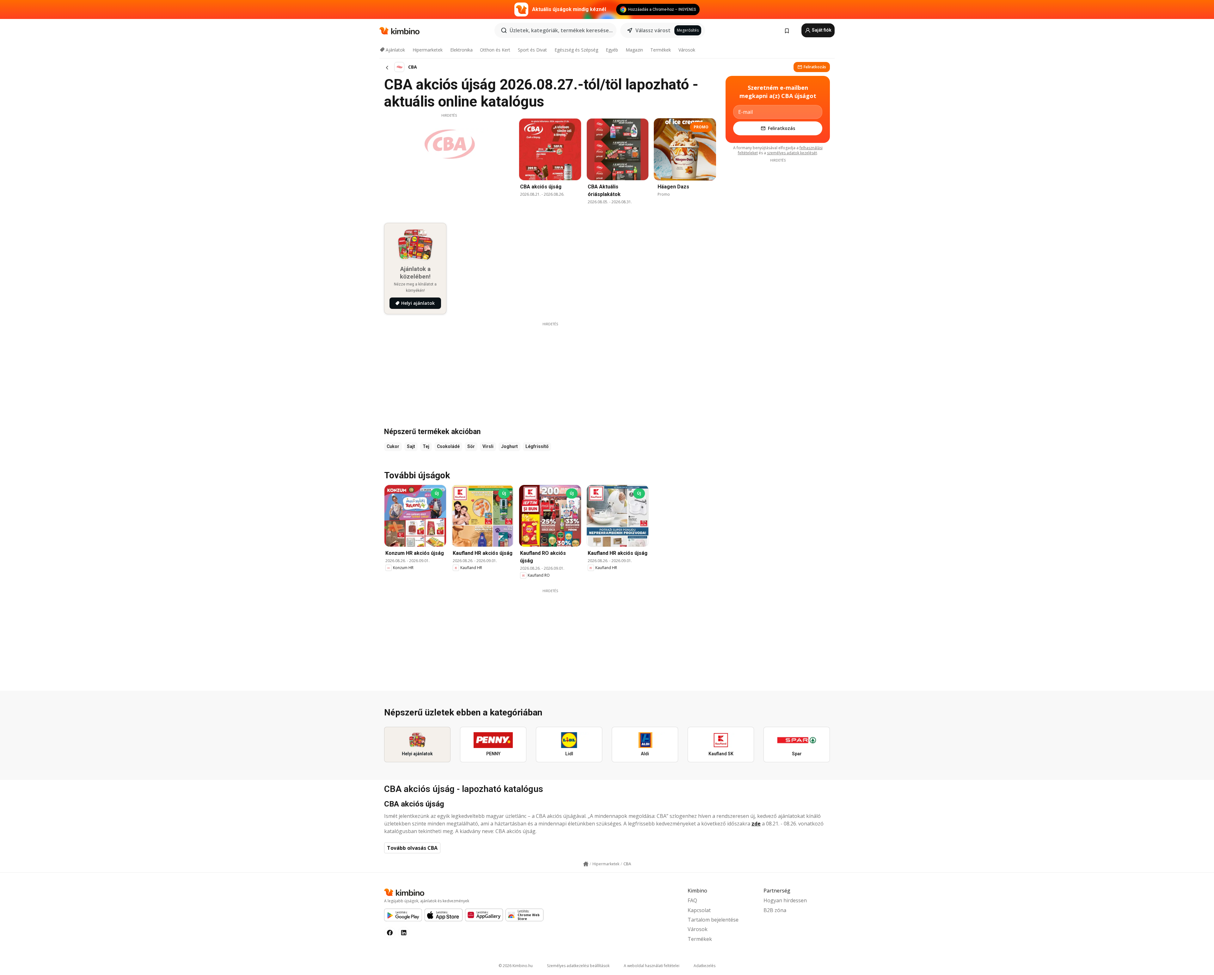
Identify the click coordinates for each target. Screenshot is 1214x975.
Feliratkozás (815, 67)
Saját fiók (821, 30)
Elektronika (461, 50)
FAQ (692, 900)
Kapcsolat (699, 910)
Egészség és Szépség (576, 50)
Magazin (634, 50)
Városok (686, 50)
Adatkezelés (704, 965)
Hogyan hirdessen (785, 900)
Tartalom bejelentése (713, 919)
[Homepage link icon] (585, 864)
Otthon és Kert (495, 50)
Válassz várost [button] (653, 30)
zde (756, 823)
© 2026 (516, 965)
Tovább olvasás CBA (412, 847)
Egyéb (612, 50)
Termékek (660, 50)
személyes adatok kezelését (792, 153)
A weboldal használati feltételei (651, 965)
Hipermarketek (428, 50)
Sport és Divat (532, 50)
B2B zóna (774, 910)
